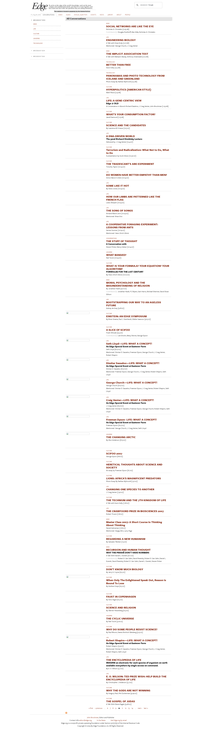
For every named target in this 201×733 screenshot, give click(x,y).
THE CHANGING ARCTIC (121, 437)
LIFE (107, 37)
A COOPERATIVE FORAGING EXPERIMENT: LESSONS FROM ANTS (132, 225)
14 (132, 708)
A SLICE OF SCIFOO (118, 330)
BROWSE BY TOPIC (39, 20)
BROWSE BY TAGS (39, 56)
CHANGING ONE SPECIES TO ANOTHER (130, 489)
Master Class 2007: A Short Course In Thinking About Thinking (134, 523)
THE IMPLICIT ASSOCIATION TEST (127, 54)
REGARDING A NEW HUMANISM (125, 539)
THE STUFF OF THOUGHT (121, 241)
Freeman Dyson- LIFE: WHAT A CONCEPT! (131, 419)
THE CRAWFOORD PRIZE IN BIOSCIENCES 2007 (135, 511)
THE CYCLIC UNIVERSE (120, 618)
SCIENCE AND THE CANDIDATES (126, 125)
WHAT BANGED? (116, 255)
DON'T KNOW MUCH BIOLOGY (124, 569)
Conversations (111, 238)
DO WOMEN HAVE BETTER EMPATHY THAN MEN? (136, 175)
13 (129, 708)
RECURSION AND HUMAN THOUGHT (128, 549)
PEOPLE (127, 14)
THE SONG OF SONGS (119, 210)
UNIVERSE (109, 252)
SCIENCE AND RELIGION (121, 607)
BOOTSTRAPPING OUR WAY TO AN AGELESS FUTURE (133, 303)
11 (122, 708)
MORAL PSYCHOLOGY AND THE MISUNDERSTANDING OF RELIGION (128, 284)
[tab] (46, 20)
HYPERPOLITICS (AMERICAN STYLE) (128, 89)
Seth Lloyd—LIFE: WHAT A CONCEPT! (129, 343)
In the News (101, 720)
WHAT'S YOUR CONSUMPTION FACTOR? (130, 114)
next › (140, 708)
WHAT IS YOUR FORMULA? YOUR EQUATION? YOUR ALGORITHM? (137, 267)
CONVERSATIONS (48, 15)
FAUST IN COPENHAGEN (121, 596)
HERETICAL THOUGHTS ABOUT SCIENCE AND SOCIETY (134, 466)
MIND (108, 23)
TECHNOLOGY (110, 62)
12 (125, 708)
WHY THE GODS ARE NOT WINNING (128, 690)
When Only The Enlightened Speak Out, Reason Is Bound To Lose (136, 581)
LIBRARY (110, 14)
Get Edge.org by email (119, 720)
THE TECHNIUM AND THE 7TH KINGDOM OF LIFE (136, 500)
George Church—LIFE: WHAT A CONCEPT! (131, 382)
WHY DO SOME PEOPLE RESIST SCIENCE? (131, 629)
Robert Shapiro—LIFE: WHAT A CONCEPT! (131, 640)
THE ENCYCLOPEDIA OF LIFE (123, 660)
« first (91, 708)
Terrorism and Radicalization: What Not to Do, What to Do (137, 151)
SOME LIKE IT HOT (117, 185)
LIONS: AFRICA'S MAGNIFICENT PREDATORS (133, 478)
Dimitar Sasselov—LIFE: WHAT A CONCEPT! (132, 363)
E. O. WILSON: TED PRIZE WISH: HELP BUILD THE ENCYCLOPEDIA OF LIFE (136, 678)
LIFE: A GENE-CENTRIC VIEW (124, 100)
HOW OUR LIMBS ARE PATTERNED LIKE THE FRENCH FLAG (133, 198)
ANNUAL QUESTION (80, 14)
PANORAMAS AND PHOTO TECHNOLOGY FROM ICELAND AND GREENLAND (135, 77)
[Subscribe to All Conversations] (66, 713)
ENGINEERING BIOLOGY (121, 40)
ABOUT (119, 14)
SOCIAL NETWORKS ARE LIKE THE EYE (130, 26)
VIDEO (60, 14)
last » (146, 708)
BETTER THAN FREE (118, 64)
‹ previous (98, 708)
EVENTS (93, 14)
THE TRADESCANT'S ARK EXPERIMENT (130, 164)
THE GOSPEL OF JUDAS (120, 701)
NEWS (102, 14)
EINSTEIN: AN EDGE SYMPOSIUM (126, 316)
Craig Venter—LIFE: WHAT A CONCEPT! (130, 400)
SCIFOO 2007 (114, 453)
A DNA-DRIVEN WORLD (120, 136)
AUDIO (68, 14)
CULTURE (109, 87)
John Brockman (93, 717)
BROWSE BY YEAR (39, 50)
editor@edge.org (85, 720)
